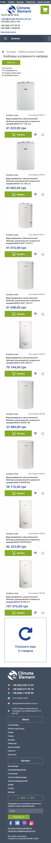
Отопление (12, 773)
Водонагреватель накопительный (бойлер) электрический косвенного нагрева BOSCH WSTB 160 (23, 420)
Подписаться (18, 817)
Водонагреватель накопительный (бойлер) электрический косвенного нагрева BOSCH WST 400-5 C (23, 360)
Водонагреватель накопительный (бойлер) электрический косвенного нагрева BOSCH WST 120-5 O (23, 241)
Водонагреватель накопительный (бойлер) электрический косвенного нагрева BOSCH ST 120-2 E (23, 121)
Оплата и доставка (16, 728)
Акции (10, 732)
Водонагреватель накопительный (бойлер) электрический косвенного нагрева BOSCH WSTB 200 (23, 480)
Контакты (12, 754)
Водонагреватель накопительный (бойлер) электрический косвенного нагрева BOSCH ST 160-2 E (23, 181)
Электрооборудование (18, 781)
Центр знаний (44, 2)
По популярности (9, 70)
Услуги (11, 2)
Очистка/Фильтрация (17, 777)
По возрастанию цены (11, 73)
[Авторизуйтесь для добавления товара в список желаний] (35, 135)
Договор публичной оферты (20, 828)
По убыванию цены (10, 75)
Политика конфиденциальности (21, 831)
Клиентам (30, 2)
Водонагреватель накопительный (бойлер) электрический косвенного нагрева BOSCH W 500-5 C (23, 599)
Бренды (20, 2)
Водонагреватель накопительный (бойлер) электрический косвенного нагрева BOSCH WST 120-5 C (23, 300)
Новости (11, 751)
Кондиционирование (17, 770)
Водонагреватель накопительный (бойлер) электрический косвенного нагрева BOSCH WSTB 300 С (23, 539)
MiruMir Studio (32, 838)
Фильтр (11, 62)
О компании (13, 725)
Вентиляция (13, 766)
